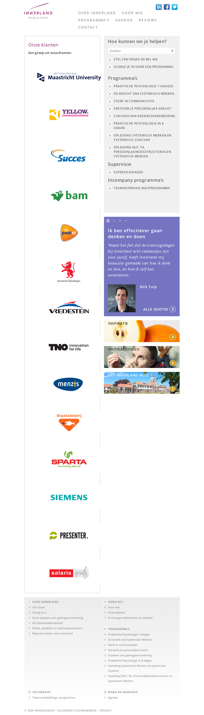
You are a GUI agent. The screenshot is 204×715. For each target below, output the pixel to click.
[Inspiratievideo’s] (142, 357)
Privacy (106, 710)
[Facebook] (167, 7)
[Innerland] (38, 13)
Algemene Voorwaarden (77, 710)
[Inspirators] (142, 383)
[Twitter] (175, 7)
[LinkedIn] (159, 7)
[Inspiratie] (142, 331)
